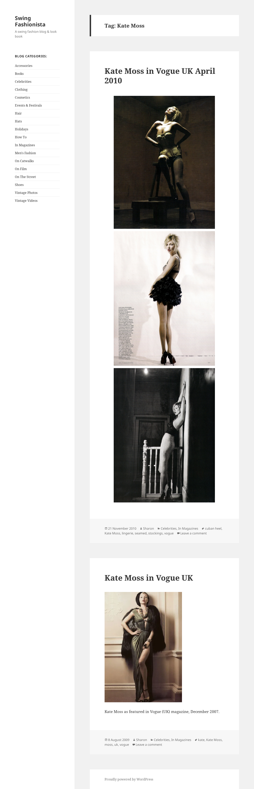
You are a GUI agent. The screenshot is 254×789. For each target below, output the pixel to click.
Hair (18, 113)
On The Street (25, 177)
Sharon (148, 528)
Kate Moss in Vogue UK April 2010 (160, 75)
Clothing (21, 89)
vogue (169, 533)
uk (116, 744)
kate (201, 740)
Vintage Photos (26, 193)
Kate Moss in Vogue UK (149, 577)
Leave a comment (193, 533)
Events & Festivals (28, 105)
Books (19, 73)
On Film (21, 169)
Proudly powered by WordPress (129, 779)
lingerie (127, 533)
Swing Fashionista (30, 21)
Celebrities (23, 81)
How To (21, 137)
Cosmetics (22, 97)
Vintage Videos (26, 200)
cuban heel (213, 528)
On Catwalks (24, 161)
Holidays (21, 129)
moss (109, 744)
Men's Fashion (25, 153)
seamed (141, 533)
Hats (18, 121)
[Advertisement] (39, 267)
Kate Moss (112, 533)
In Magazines (25, 145)
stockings (155, 533)
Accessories (23, 66)
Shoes (19, 185)
